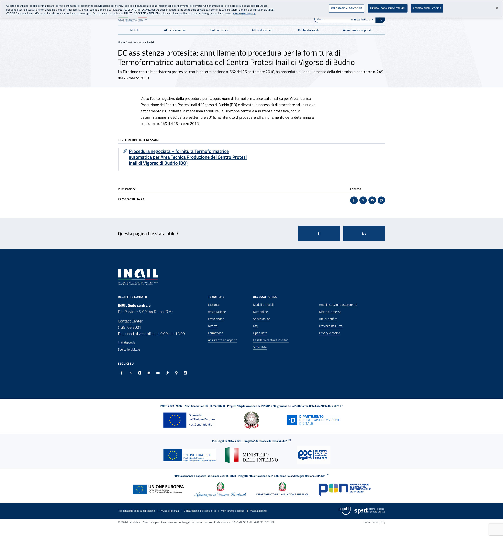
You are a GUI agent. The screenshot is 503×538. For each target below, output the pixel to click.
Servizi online (261, 318)
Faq (255, 325)
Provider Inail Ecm (330, 325)
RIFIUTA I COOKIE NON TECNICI (387, 8)
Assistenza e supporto (358, 30)
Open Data (260, 333)
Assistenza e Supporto (222, 340)
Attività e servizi (175, 30)
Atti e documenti (263, 30)
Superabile (260, 347)
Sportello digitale (129, 349)
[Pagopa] (345, 511)
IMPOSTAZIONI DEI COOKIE (346, 8)
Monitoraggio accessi (233, 511)
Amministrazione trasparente (338, 304)
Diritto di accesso (330, 311)
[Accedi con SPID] (369, 511)
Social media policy (374, 522)
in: (360, 19)
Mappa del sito (258, 511)
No (364, 233)
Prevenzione (216, 318)
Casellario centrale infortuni (271, 340)
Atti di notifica (328, 318)
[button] (380, 19)
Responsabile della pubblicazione (136, 511)
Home (121, 42)
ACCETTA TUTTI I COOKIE (427, 8)
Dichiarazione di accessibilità (200, 511)
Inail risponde (126, 342)
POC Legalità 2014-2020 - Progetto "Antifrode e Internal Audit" (249, 441)
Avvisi (150, 42)
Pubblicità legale (308, 30)
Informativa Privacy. (244, 13)
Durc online (260, 311)
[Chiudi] (496, 8)
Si (319, 233)
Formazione (215, 333)
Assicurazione (217, 311)
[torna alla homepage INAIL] (138, 276)
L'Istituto (213, 304)
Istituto (135, 30)
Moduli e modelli (263, 304)
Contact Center (130, 321)
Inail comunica (219, 30)
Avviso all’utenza (169, 511)
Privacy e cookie (329, 333)
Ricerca (213, 325)
